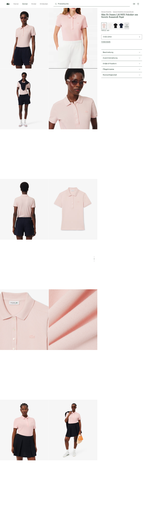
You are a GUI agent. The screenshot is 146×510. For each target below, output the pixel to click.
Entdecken (44, 4)
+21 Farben (127, 26)
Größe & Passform (110, 63)
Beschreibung (108, 52)
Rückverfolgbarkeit (110, 75)
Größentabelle (105, 42)
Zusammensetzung (110, 58)
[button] (138, 3)
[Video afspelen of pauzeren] (52, 65)
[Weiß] (109, 26)
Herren (16, 4)
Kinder (33, 4)
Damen (25, 4)
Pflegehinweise (108, 69)
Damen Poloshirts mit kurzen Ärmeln (123, 11)
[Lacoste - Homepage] (8, 4)
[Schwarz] (115, 26)
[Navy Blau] (121, 26)
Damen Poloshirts (106, 11)
